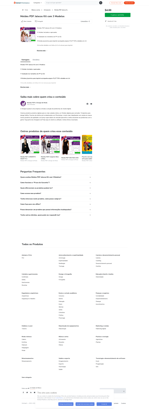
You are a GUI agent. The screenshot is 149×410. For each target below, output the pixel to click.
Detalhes (36, 60)
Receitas (24, 285)
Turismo (24, 329)
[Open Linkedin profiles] (31, 392)
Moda (23, 350)
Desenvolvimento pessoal (104, 263)
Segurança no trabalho (28, 299)
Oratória (98, 266)
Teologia (61, 266)
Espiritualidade (63, 261)
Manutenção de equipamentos (69, 326)
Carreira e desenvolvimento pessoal (108, 255)
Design (61, 277)
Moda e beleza (26, 337)
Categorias (36, 3)
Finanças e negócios (102, 293)
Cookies (123, 403)
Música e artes (63, 337)
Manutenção (62, 329)
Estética (24, 342)
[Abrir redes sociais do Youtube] (91, 104)
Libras (60, 310)
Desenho (61, 342)
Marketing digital (101, 329)
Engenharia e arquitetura (30, 293)
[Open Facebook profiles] (23, 392)
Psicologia (62, 318)
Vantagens (25, 60)
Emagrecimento (63, 361)
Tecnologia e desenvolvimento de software (110, 358)
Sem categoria (26, 377)
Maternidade (99, 277)
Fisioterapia (62, 367)
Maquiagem (25, 348)
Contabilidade (100, 296)
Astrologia (62, 258)
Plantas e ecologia (102, 337)
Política (61, 315)
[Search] (100, 2)
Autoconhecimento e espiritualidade (71, 255)
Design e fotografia (65, 274)
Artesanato (62, 339)
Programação (100, 364)
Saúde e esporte (64, 358)
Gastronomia (25, 282)
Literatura (62, 312)
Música (61, 345)
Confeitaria (25, 277)
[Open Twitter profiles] (27, 392)
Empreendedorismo (102, 299)
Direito (61, 299)
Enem (60, 304)
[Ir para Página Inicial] (22, 2)
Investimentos (100, 304)
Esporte (61, 364)
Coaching (98, 261)
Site (97, 367)
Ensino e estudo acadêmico (68, 293)
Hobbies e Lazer (27, 326)
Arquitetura (25, 296)
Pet (23, 258)
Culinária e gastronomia (30, 274)
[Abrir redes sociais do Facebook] (87, 104)
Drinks (24, 280)
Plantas (98, 342)
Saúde (61, 369)
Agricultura (99, 339)
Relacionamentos (27, 358)
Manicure (24, 345)
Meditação (62, 263)
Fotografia (62, 280)
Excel (97, 361)
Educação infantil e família (104, 274)
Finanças (98, 301)
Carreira (98, 258)
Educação (61, 301)
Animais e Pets (27, 255)
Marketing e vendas (102, 326)
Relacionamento (27, 361)
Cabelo (24, 339)
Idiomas (61, 307)
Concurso (61, 296)
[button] (54, 177)
